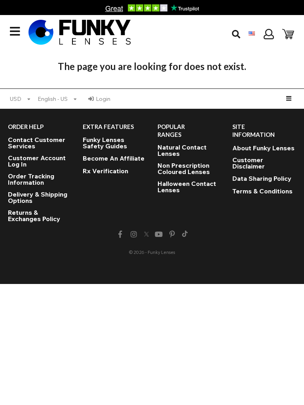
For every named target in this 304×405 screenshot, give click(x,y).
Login (103, 98)
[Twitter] (146, 234)
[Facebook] (120, 234)
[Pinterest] (172, 234)
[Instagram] (133, 234)
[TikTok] (185, 234)
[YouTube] (159, 234)
